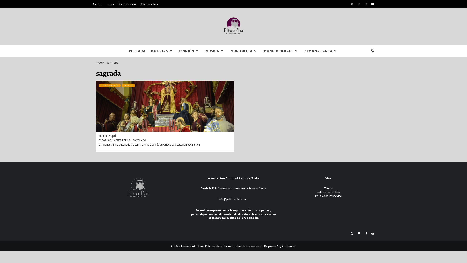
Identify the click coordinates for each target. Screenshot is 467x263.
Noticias (159, 51)
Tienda (110, 4)
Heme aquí (107, 136)
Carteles (97, 4)
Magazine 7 (271, 246)
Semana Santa (318, 51)
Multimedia (241, 51)
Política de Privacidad (328, 196)
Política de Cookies (328, 192)
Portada (137, 51)
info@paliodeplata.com (233, 199)
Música (212, 51)
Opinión (186, 51)
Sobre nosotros (149, 4)
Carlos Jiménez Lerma (116, 140)
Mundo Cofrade (278, 51)
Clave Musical (110, 85)
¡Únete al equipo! (127, 4)
